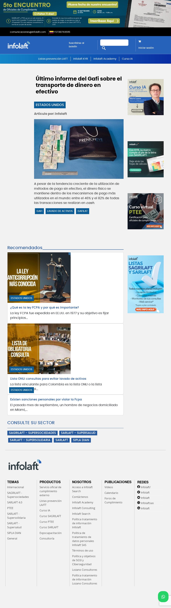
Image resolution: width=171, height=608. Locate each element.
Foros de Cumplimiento (113, 500)
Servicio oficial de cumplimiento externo (50, 491)
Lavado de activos (60, 211)
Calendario (111, 493)
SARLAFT (61, 440)
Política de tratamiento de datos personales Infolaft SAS (83, 539)
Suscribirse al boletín (76, 45)
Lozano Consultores (84, 570)
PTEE (10, 508)
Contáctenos (80, 497)
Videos (109, 487)
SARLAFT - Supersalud (14, 525)
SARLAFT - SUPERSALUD (78, 433)
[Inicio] (35, 45)
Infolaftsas (147, 503)
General (12, 538)
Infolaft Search (81, 514)
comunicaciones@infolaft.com (28, 32)
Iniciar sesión (146, 48)
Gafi (39, 211)
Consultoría (47, 538)
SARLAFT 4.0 (14, 502)
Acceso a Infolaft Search (82, 489)
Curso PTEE (47, 522)
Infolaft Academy (105, 58)
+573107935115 (62, 32)
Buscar (104, 48)
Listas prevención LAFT (53, 58)
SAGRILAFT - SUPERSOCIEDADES (32, 433)
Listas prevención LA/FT (51, 503)
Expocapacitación (51, 533)
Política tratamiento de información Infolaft (84, 523)
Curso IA (127, 58)
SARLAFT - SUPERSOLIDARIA (30, 440)
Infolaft (145, 492)
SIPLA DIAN (81, 440)
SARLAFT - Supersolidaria (16, 516)
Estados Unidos (50, 105)
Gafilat (83, 211)
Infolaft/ (146, 487)
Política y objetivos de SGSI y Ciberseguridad (84, 560)
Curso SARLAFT (49, 527)
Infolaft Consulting (83, 508)
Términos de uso (82, 550)
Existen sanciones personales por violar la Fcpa (46, 399)
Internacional (15, 487)
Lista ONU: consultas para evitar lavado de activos (48, 378)
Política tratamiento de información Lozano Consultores (84, 579)
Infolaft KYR (80, 58)
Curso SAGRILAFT (50, 516)
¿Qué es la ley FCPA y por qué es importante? (44, 307)
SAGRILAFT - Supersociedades (18, 495)
